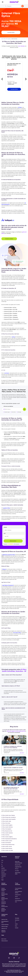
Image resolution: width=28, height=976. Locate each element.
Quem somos (3, 938)
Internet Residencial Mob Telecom (4, 894)
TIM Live (16, 868)
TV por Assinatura (17, 884)
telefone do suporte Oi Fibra (8, 554)
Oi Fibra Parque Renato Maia (7, 844)
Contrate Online (10, 32)
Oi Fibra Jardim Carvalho (7, 850)
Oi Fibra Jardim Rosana (6, 848)
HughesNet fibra (18, 866)
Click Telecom (3, 870)
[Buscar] (22, 6)
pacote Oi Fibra (6, 508)
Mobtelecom (3, 873)
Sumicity (3, 868)
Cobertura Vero (4, 919)
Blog (16, 914)
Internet (16, 927)
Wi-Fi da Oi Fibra (17, 632)
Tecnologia (17, 918)
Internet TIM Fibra (5, 924)
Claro (2, 877)
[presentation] (2, 78)
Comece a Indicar (9, 238)
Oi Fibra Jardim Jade (6, 821)
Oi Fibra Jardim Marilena (7, 827)
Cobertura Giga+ (4, 926)
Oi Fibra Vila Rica (5, 834)
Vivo (2, 860)
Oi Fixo (13, 336)
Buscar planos (13, 541)
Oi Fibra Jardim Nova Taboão (8, 815)
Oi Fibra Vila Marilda (6, 842)
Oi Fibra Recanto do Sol (6, 831)
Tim (2, 862)
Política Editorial (4, 940)
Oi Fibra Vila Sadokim (6, 829)
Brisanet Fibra (17, 864)
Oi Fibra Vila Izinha (5, 823)
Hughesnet (3, 875)
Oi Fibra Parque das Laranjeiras (8, 817)
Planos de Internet (17, 857)
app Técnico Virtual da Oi (8, 585)
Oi (1, 864)
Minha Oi (4, 569)
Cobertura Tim (4, 928)
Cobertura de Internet (4, 915)
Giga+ (2, 879)
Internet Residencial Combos (3, 889)
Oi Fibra (20, 107)
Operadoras (4, 856)
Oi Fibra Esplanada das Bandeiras (9, 838)
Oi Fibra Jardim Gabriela (7, 832)
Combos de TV (18, 894)
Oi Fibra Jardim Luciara (6, 840)
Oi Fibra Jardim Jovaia (6, 846)
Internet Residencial (4, 884)
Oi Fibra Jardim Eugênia (6, 825)
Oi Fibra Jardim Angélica (7, 836)
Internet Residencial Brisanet (3, 909)
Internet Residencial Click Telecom (4, 898)
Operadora (17, 920)
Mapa (2, 935)
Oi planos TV (17, 898)
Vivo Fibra (17, 870)
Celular (16, 923)
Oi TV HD (7, 373)
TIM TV (16, 896)
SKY (2, 866)
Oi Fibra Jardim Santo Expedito (8, 819)
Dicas (16, 925)
